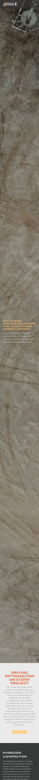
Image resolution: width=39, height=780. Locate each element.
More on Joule (19, 732)
